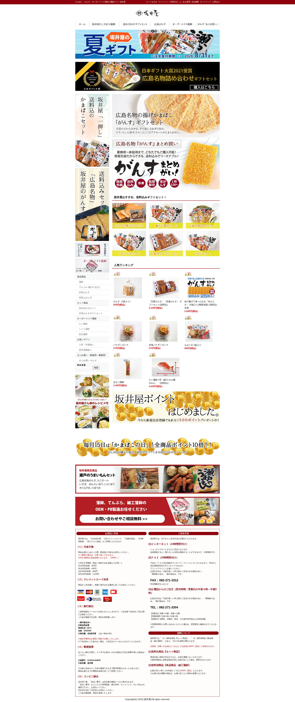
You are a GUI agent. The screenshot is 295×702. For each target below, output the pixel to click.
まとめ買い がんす (88, 360)
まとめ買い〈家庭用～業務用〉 (92, 355)
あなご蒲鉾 (118, 382)
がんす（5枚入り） (122, 301)
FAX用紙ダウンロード (159, 584)
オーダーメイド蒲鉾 (86, 318)
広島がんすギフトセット (91, 313)
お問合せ (216, 2)
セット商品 (82, 303)
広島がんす (84, 292)
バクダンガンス (120, 345)
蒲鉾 (81, 282)
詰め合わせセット (87, 308)
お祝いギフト (83, 339)
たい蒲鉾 (83, 324)
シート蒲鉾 (84, 329)
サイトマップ (205, 2)
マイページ (162, 2)
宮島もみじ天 (85, 297)
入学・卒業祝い (86, 344)
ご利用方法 (173, 2)
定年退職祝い (85, 350)
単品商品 (81, 276)
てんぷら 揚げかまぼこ (90, 287)
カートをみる (151, 2)
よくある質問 (184, 2)
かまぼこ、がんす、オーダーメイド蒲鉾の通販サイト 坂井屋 (100, 2)
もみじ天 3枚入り (192, 345)
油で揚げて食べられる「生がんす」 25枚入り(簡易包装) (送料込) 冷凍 (200, 304)
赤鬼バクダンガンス (158, 345)
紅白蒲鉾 (83, 334)
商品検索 (81, 365)
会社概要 (195, 2)
